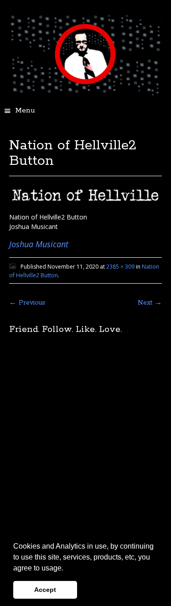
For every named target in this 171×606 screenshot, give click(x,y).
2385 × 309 (120, 266)
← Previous (27, 303)
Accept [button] (45, 589)
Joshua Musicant (38, 244)
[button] (66, 568)
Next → (150, 303)
